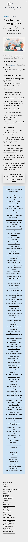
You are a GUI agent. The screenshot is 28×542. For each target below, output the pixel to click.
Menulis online (6, 525)
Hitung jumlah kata (8, 521)
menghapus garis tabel (14, 398)
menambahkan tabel (14, 362)
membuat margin (14, 293)
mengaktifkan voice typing (14, 374)
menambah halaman (14, 349)
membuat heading (14, 281)
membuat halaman (14, 278)
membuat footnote (14, 253)
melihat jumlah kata (14, 206)
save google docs (14, 459)
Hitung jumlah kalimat (8, 523)
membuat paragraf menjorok (14, 313)
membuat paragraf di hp (14, 310)
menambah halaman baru (14, 346)
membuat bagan (14, 217)
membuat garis (14, 258)
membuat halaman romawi (14, 276)
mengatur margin (14, 379)
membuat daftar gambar (14, 226)
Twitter (4, 484)
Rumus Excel (6, 514)
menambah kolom (14, 351)
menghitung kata (14, 412)
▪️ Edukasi (18, 7)
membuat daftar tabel (14, 244)
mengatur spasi (14, 381)
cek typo (14, 195)
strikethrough (14, 461)
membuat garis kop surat (14, 256)
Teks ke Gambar (7, 528)
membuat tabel (14, 329)
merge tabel (14, 450)
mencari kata (14, 370)
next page (14, 454)
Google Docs (12, 65)
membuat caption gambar (14, 220)
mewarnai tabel (14, 452)
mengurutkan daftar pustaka (14, 438)
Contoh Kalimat (7, 511)
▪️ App (5, 7)
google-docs (7, 16)
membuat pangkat (14, 308)
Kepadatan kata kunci (8, 531)
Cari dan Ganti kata (8, 526)
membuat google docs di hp (14, 265)
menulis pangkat (14, 440)
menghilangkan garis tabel (14, 409)
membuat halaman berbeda (14, 274)
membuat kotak (14, 285)
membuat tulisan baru (14, 331)
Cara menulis (6, 495)
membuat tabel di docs (14, 327)
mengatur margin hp (14, 377)
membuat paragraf (14, 315)
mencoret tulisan (14, 372)
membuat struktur (14, 324)
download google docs (14, 201)
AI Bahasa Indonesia (8, 498)
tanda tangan (14, 464)
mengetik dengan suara (14, 389)
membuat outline (14, 306)
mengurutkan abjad (14, 435)
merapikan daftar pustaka (14, 445)
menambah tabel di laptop (14, 353)
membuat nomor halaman (14, 303)
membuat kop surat (14, 283)
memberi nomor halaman (14, 213)
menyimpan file (14, 442)
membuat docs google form (14, 248)
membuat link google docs (14, 290)
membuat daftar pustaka (14, 241)
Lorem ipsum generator (9, 533)
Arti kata (5, 512)
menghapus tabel (14, 405)
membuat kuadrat (14, 288)
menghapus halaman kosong (14, 400)
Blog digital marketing (8, 502)
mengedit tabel (14, 384)
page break (14, 457)
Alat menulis (6, 493)
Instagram (5, 486)
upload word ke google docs (14, 470)
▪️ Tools (11, 7)
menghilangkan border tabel (14, 407)
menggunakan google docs (14, 395)
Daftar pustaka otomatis (9, 530)
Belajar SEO (6, 504)
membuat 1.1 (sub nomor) (14, 215)
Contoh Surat (6, 509)
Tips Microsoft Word (8, 516)
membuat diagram (14, 246)
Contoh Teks (6, 507)
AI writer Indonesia (8, 497)
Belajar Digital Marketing (9, 506)
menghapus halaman (14, 402)
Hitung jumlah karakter (9, 520)
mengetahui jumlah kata (14, 386)
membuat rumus (14, 318)
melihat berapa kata (14, 204)
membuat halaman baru (14, 271)
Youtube (5, 488)
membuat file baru (14, 251)
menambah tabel (14, 356)
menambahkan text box (14, 365)
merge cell (14, 447)
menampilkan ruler (14, 367)
